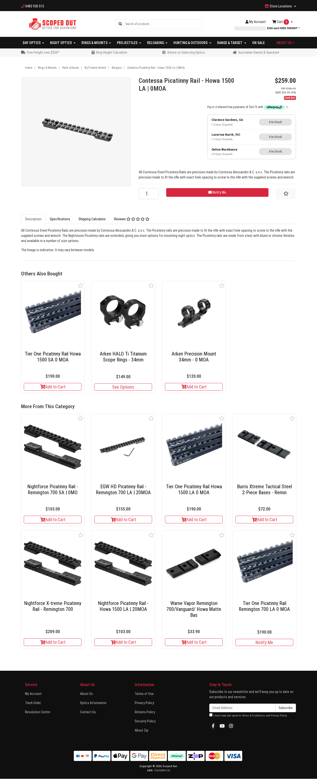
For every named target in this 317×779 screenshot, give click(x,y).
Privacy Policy (144, 703)
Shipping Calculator (92, 219)
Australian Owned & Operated (258, 52)
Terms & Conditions (253, 715)
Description (33, 219)
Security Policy (145, 721)
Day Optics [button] (32, 43)
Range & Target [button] (230, 43)
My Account (33, 694)
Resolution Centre (37, 712)
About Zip (141, 730)
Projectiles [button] (127, 43)
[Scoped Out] (52, 24)
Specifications (60, 219)
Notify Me (264, 642)
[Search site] (120, 24)
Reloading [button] (156, 43)
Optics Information (93, 703)
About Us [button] (283, 43)
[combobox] (163, 24)
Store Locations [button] (281, 6)
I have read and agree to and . (250, 715)
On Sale (258, 43)
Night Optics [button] (61, 43)
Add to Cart (55, 386)
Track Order (33, 703)
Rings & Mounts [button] (94, 43)
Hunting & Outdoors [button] (190, 43)
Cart (281, 22)
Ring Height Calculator (111, 52)
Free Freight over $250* (43, 52)
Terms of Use (144, 694)
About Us (86, 694)
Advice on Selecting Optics (186, 52)
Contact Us (88, 712)
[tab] (33, 219)
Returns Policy (145, 712)
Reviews (120, 219)
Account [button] (257, 22)
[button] (80, 285)
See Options (123, 387)
